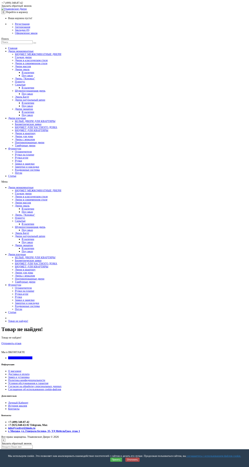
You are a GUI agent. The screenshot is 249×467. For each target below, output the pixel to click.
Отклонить (132, 459)
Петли (18, 172)
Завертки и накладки (27, 166)
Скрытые (20, 84)
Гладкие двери (23, 57)
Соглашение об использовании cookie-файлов (34, 389)
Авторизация (22, 27)
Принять (116, 459)
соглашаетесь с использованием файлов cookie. (213, 455)
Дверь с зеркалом (25, 139)
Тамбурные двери (25, 145)
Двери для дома (24, 136)
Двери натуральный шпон (30, 99)
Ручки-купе (21, 157)
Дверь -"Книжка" (25, 78)
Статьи (12, 175)
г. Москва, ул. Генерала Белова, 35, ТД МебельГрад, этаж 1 (44, 431)
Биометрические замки (28, 124)
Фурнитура (14, 148)
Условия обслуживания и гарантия (28, 383)
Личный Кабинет (18, 402)
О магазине (14, 371)
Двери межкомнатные (21, 51)
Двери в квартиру (25, 133)
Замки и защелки (25, 163)
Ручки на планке (24, 154)
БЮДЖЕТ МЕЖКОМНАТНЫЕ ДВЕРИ (38, 54)
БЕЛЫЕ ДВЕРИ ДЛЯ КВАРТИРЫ (35, 121)
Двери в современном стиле (31, 63)
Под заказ (27, 75)
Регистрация (22, 23)
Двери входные (17, 118)
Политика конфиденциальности (26, 380)
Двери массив (23, 66)
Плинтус (20, 81)
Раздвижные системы (27, 169)
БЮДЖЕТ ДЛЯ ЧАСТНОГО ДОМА (36, 127)
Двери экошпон (24, 109)
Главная (12, 48)
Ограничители (23, 151)
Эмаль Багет (22, 96)
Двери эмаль (22, 69)
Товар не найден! (18, 321)
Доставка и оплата (18, 374)
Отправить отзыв (11, 343)
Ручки (18, 160)
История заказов (17, 405)
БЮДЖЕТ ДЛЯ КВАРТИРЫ (31, 130)
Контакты (13, 408)
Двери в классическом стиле (31, 60)
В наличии (28, 72)
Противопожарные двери (29, 142)
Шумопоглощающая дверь (30, 90)
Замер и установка (18, 377)
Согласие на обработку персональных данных (34, 386)
